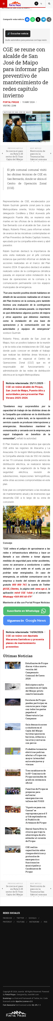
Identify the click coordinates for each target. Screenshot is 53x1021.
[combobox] (49, 3)
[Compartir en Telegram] (43, 19)
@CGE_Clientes (11, 588)
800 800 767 (19, 584)
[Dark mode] (41, 3)
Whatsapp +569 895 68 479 (17, 596)
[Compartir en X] (38, 19)
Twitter (20, 918)
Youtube (21, 922)
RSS (45, 922)
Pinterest (7, 922)
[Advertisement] (26, 956)
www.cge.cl (41, 588)
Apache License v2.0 (24, 1001)
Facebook (7, 918)
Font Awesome (9, 1005)
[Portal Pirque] (15, 3)
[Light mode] (36, 3)
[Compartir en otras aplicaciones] (49, 19)
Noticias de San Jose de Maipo (16, 8)
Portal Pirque (11, 102)
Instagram (34, 922)
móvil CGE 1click (24, 592)
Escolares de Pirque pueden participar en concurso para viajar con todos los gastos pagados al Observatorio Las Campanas (36, 709)
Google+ (33, 918)
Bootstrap (7, 998)
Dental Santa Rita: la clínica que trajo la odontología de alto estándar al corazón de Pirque (36, 834)
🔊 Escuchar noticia (17, 33)
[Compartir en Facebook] (27, 19)
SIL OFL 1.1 (36, 1005)
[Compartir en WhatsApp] (32, 19)
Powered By (16, 1013)
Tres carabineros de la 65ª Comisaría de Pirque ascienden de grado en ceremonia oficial (35, 776)
